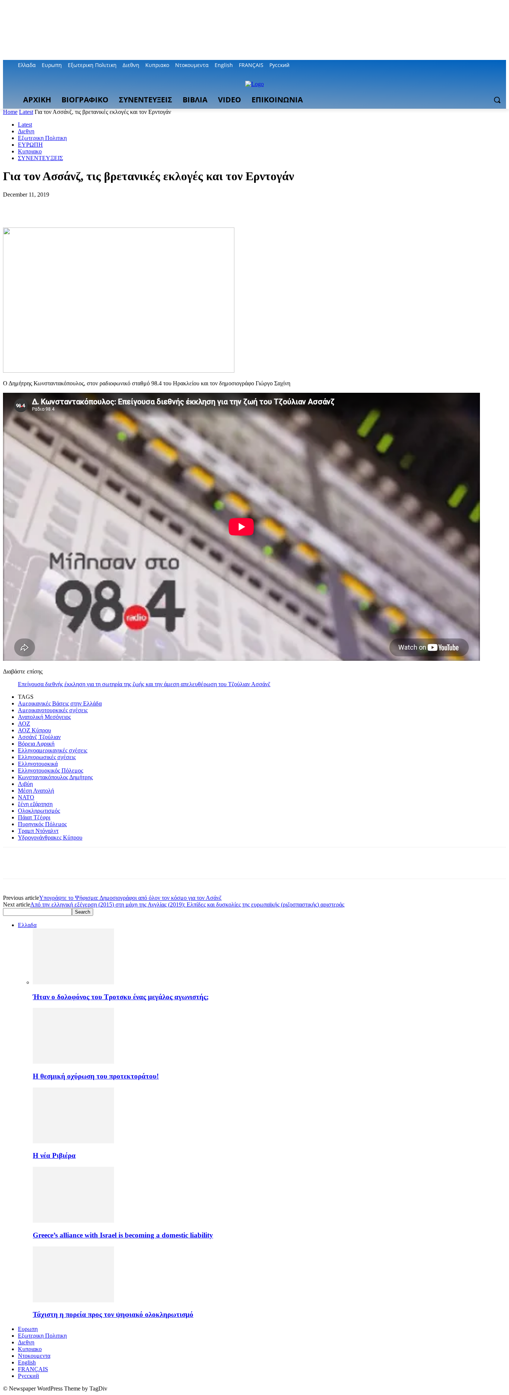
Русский (28, 1376)
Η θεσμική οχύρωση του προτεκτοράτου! (96, 1076)
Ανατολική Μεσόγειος (44, 717)
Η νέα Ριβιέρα (54, 1155)
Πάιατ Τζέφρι (34, 817)
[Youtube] (501, 65)
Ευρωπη (28, 1329)
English (27, 1362)
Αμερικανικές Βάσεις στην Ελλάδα (60, 703)
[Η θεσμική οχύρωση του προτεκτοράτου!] (73, 1061)
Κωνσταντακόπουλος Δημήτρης (55, 777)
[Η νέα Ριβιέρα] (73, 1141)
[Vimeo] (491, 65)
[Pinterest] (69, 205)
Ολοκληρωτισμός (39, 811)
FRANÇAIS (33, 1369)
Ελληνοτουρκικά (38, 764)
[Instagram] (471, 65)
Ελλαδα (27, 925)
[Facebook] (460, 65)
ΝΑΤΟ (26, 797)
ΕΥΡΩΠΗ (30, 144)
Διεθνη (26, 131)
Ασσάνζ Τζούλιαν (39, 737)
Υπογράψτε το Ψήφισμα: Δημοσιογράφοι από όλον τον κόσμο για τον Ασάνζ (130, 898)
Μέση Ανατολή (36, 790)
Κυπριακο (30, 151)
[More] (123, 206)
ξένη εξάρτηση (35, 804)
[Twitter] (481, 65)
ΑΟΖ (24, 723)
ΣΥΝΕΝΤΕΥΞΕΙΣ (40, 158)
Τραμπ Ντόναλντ (38, 831)
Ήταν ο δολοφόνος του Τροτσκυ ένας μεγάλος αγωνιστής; (121, 997)
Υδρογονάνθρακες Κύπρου (50, 837)
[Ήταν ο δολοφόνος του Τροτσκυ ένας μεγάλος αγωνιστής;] (73, 982)
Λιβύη (25, 784)
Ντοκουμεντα (34, 1356)
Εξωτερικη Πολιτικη (42, 138)
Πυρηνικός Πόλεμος (42, 824)
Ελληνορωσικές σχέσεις (47, 757)
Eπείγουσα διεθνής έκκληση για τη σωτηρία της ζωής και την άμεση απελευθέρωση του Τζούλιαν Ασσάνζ (144, 684)
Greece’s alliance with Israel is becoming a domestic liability (123, 1235)
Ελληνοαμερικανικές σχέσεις (52, 750)
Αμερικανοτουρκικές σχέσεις (53, 710)
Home (10, 112)
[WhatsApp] (95, 205)
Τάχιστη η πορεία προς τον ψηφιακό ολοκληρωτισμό (113, 1314)
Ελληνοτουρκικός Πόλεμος (50, 770)
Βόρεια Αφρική (36, 744)
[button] (497, 100)
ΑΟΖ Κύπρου (34, 730)
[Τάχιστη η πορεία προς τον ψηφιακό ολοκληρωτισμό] (73, 1300)
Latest (26, 112)
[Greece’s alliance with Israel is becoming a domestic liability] (73, 1220)
